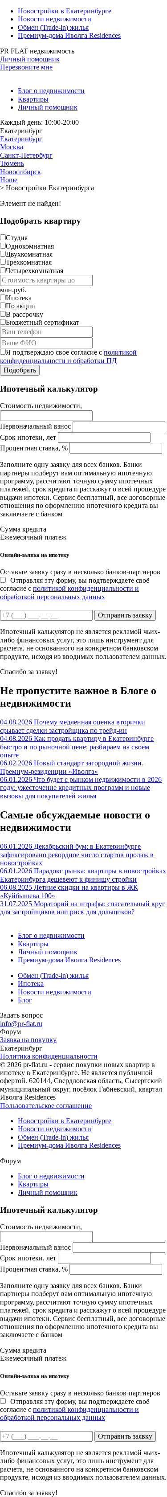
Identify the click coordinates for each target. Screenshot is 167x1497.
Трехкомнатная (29, 262)
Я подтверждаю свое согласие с (68, 356)
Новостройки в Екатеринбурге (64, 11)
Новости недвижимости (54, 19)
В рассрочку (24, 314)
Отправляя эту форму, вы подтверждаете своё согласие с (74, 589)
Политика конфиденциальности (49, 1056)
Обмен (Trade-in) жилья (53, 27)
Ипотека (19, 298)
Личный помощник (30, 59)
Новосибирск (20, 172)
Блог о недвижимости (51, 90)
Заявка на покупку (28, 1039)
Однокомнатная (30, 246)
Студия (17, 237)
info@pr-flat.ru (21, 1023)
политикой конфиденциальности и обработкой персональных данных (69, 592)
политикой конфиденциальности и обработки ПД (68, 356)
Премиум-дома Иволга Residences (69, 35)
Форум (10, 1031)
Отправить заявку (125, 615)
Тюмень (12, 163)
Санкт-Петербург (26, 155)
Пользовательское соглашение (46, 1105)
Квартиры (33, 99)
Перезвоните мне (26, 67)
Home (8, 180)
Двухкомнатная (29, 254)
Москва (11, 147)
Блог (25, 1000)
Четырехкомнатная (34, 270)
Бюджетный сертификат (42, 322)
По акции (20, 306)
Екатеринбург (21, 139)
